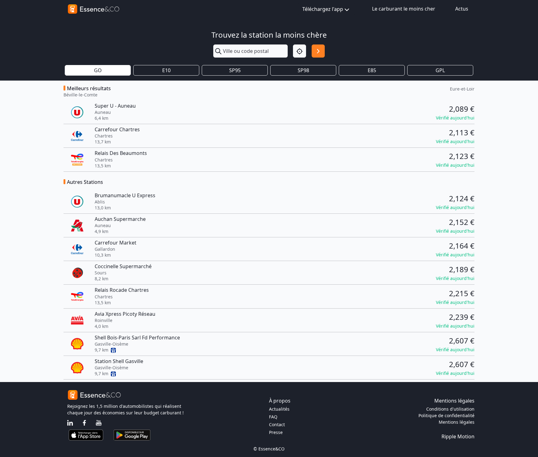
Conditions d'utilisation (450, 409)
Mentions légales (456, 422)
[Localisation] (299, 51)
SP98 (303, 70)
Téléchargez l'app (322, 9)
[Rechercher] (318, 51)
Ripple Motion (457, 436)
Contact (277, 424)
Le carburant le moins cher (403, 8)
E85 (372, 70)
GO (98, 70)
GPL (440, 70)
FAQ (273, 417)
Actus (461, 8)
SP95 (235, 70)
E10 (166, 70)
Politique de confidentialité (446, 415)
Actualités (279, 409)
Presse (276, 432)
